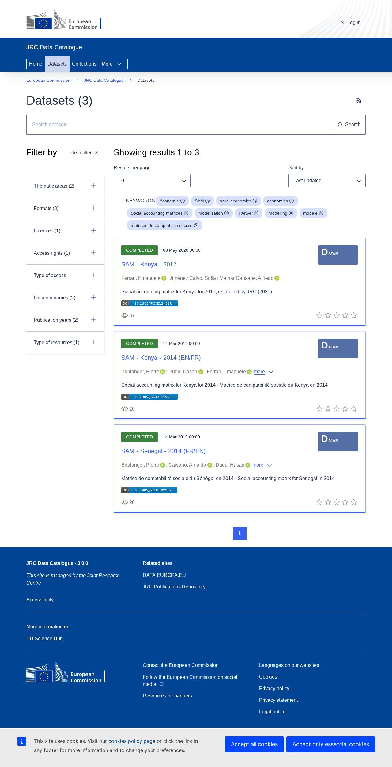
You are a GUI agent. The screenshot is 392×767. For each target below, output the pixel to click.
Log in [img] (354, 22)
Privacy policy (274, 688)
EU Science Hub (44, 638)
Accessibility (40, 599)
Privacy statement (278, 700)
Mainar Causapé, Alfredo (246, 278)
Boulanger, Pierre (140, 371)
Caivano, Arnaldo (187, 465)
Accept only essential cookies (330, 744)
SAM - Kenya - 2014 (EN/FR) (161, 357)
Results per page (132, 167)
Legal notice (272, 711)
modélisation (210, 213)
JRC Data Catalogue (104, 80)
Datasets (57, 63)
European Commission (48, 80)
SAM (199, 200)
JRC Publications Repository (174, 586)
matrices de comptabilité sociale (162, 225)
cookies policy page (131, 741)
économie (169, 200)
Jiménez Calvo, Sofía (193, 278)
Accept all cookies (254, 744)
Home (35, 63)
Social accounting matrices (157, 213)
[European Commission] (68, 20)
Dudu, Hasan (182, 371)
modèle (310, 213)
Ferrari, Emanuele (140, 278)
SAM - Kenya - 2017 (149, 264)
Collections (84, 63)
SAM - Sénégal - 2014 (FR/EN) (163, 451)
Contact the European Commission (181, 665)
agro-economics (235, 200)
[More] (120, 64)
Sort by (296, 167)
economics (277, 200)
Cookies (268, 676)
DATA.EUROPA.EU (164, 575)
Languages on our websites (289, 665)
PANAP (246, 213)
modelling (278, 213)
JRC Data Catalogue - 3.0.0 (57, 563)
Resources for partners (167, 695)
